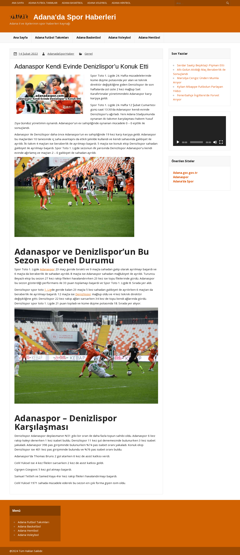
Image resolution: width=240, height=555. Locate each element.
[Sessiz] (215, 142)
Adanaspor (47, 269)
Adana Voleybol (97, 2)
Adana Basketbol (72, 2)
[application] (199, 131)
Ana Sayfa (18, 2)
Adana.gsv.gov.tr (185, 173)
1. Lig (47, 289)
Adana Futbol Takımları (42, 2)
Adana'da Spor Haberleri (74, 17)
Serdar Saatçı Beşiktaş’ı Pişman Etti (200, 65)
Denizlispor (83, 294)
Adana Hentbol (121, 2)
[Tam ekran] (221, 142)
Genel (89, 53)
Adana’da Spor (183, 181)
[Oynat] (178, 142)
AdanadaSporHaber (60, 53)
